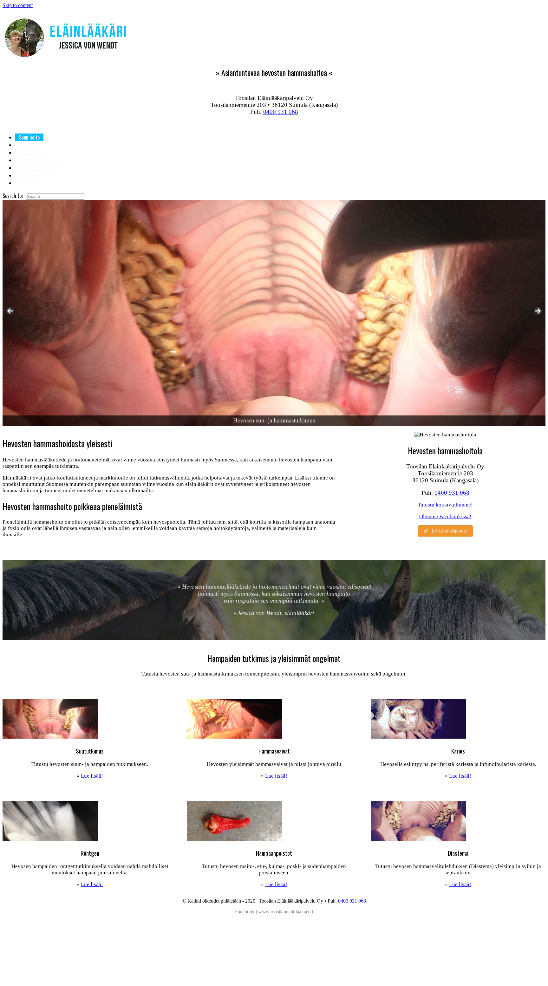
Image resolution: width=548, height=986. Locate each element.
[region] (274, 313)
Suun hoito (29, 137)
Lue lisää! (92, 776)
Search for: (13, 195)
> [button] (537, 311)
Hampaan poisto (34, 175)
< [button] (10, 311)
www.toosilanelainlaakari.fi (285, 911)
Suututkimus (31, 145)
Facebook (245, 911)
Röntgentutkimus (36, 152)
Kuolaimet (29, 183)
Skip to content (18, 5)
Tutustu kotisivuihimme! (445, 505)
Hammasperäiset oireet (42, 160)
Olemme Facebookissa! (445, 516)
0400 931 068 (280, 111)
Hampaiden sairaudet (40, 168)
